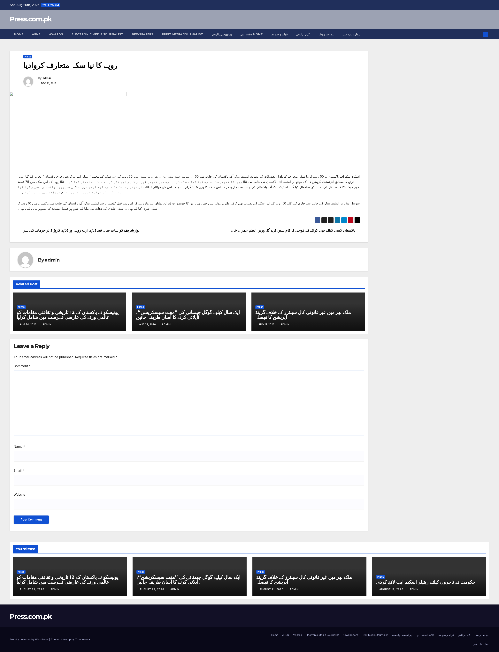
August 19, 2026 (391, 589)
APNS (36, 34)
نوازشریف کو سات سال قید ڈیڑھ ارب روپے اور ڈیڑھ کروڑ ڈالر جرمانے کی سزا (81, 230)
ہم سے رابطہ (326, 34)
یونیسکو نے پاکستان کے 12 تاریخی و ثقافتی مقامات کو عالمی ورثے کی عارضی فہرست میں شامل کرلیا (68, 314)
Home (18, 34)
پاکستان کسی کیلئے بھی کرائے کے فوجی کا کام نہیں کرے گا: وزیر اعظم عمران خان (293, 230)
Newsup (66, 639)
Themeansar (83, 639)
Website (19, 494)
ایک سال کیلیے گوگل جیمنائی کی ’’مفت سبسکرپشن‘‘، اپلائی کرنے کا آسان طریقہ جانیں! (188, 314)
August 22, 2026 (152, 589)
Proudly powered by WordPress (29, 639)
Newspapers (142, 34)
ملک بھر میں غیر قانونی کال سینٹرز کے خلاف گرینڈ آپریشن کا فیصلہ (303, 314)
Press (28, 57)
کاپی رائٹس (303, 34)
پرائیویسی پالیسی (222, 34)
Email (19, 470)
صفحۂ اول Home (251, 34)
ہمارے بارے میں (351, 34)
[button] (479, 34)
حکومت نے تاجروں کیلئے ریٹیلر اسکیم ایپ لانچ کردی (425, 582)
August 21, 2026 (271, 589)
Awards (56, 34)
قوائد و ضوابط (279, 34)
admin (46, 78)
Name (19, 446)
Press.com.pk (31, 19)
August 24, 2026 (32, 589)
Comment (22, 366)
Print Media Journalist (182, 34)
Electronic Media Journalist (97, 34)
